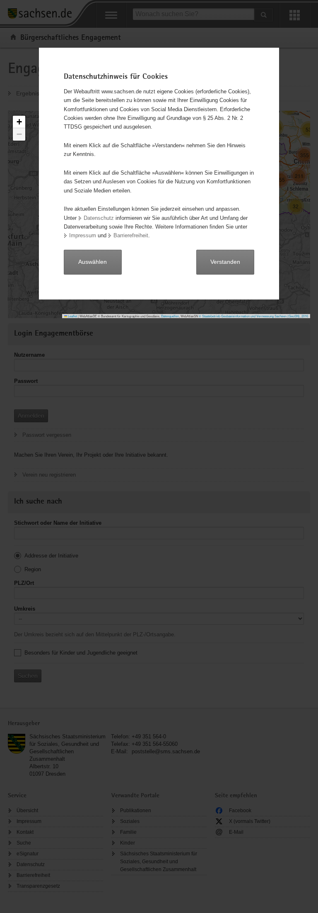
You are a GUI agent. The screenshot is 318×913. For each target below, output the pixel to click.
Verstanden (225, 261)
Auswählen (92, 261)
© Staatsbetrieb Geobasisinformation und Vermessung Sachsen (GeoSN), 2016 (253, 316)
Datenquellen (170, 316)
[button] (19, 122)
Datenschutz (99, 218)
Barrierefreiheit (130, 235)
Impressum (82, 235)
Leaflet (72, 316)
